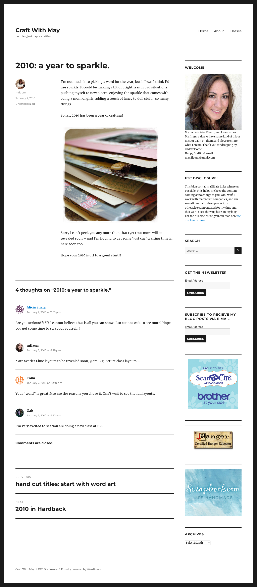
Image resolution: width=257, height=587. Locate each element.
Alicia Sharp (36, 307)
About (219, 31)
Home (203, 31)
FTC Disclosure (47, 569)
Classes (236, 31)
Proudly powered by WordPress (81, 569)
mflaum (20, 92)
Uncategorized (25, 103)
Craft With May (37, 30)
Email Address (194, 280)
